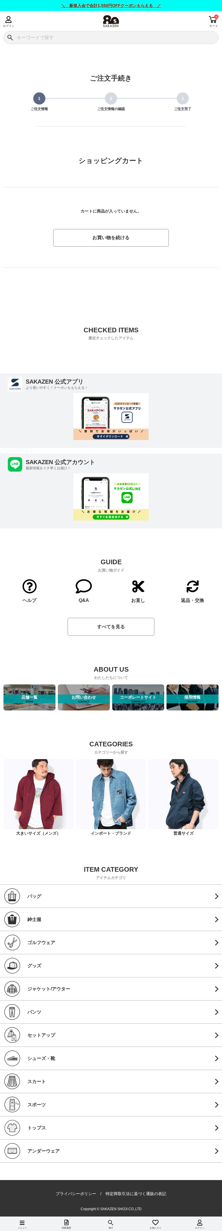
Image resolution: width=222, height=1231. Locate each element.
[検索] (9, 37)
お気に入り (155, 1228)
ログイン (8, 26)
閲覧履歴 (66, 1228)
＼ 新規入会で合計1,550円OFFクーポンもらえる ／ (111, 5)
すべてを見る (111, 626)
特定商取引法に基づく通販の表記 (136, 1194)
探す (111, 1228)
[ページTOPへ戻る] (213, 1218)
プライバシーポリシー (76, 1194)
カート (213, 26)
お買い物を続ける (111, 237)
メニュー (22, 1228)
